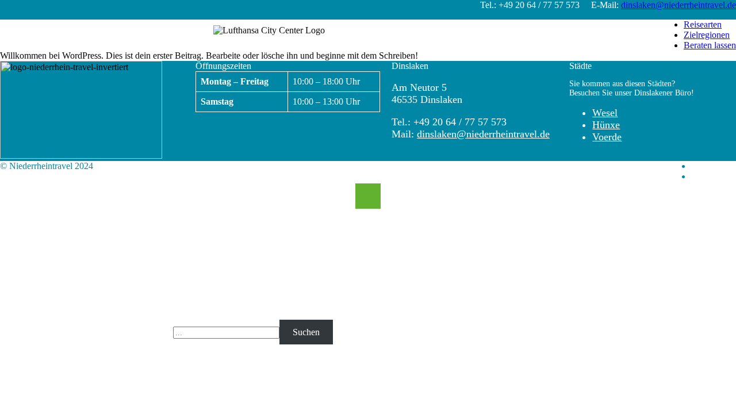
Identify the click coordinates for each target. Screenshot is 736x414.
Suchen (306, 332)
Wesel (605, 112)
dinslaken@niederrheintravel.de (678, 5)
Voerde (607, 137)
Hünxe (606, 125)
